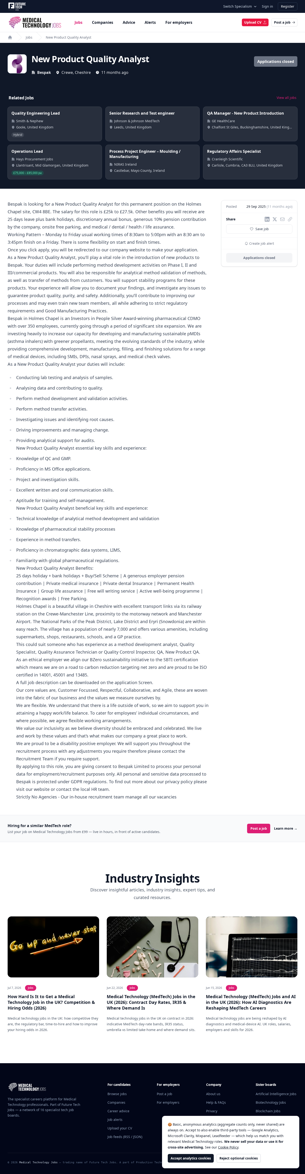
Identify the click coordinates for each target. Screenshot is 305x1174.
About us (213, 1094)
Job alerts (114, 1119)
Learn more (285, 828)
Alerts (150, 22)
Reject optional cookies (238, 1158)
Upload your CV (119, 1128)
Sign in (267, 6)
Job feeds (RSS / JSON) (124, 1136)
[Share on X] (274, 219)
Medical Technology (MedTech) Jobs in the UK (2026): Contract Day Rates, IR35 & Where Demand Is (151, 1002)
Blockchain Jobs (268, 1111)
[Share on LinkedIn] (267, 219)
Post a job (282, 22)
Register (287, 6)
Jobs (78, 22)
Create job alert (261, 243)
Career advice (118, 1111)
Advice (129, 22)
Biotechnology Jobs (271, 1102)
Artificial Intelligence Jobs (276, 1094)
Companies (102, 22)
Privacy (211, 1111)
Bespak (44, 72)
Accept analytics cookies (191, 1158)
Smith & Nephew (29, 121)
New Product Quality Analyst (68, 37)
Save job (262, 229)
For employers (178, 22)
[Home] (10, 37)
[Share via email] (282, 219)
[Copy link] (290, 219)
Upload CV (252, 22)
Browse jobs (117, 1094)
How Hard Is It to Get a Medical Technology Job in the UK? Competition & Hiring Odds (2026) (51, 1002)
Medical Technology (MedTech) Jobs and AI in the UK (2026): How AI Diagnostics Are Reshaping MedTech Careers (251, 1002)
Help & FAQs (216, 1102)
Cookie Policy (228, 1147)
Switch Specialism (237, 6)
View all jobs (286, 97)
